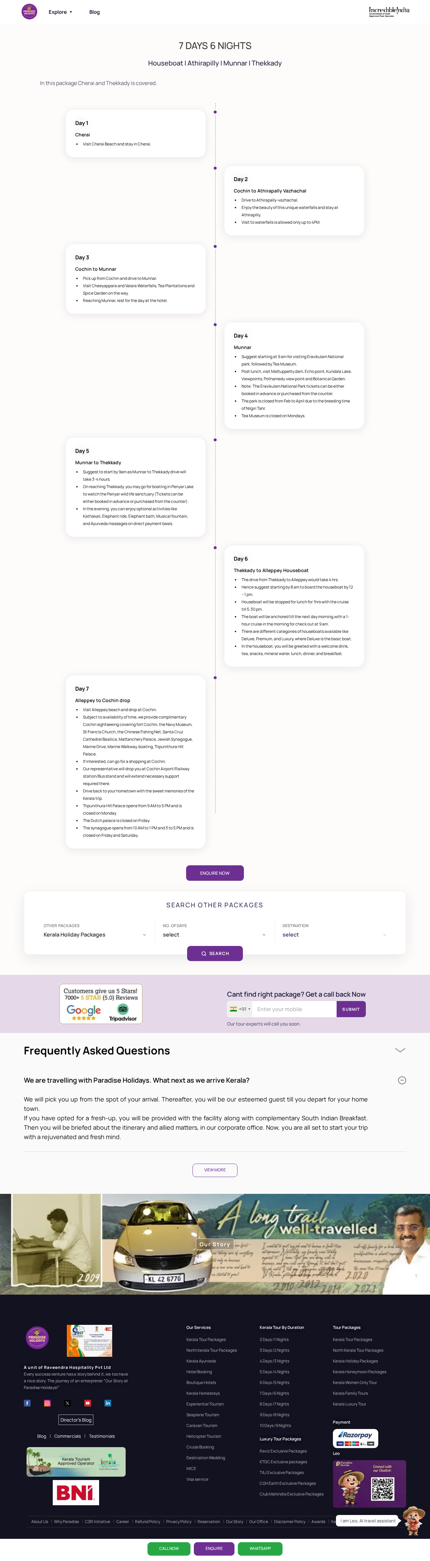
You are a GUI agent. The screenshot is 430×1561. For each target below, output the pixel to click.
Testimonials (102, 1436)
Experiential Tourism (205, 1404)
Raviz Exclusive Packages (283, 1451)
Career (122, 1521)
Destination (296, 925)
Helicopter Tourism (203, 1436)
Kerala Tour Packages (206, 1339)
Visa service (197, 1479)
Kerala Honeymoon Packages (359, 1372)
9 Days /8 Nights (274, 1415)
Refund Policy (147, 1521)
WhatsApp (260, 1548)
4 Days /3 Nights (274, 1361)
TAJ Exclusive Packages (282, 1472)
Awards (318, 1521)
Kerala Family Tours (350, 1393)
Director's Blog (75, 1420)
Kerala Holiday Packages (355, 1361)
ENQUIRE (214, 1548)
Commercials (67, 1436)
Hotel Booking (199, 1372)
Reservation (209, 1521)
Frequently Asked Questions (97, 1050)
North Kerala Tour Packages (211, 1350)
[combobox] (239, 1009)
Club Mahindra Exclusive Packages (292, 1494)
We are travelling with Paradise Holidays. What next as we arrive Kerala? (137, 1080)
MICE (191, 1468)
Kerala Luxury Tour (349, 1404)
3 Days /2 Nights (274, 1350)
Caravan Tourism (201, 1425)
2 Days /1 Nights (274, 1339)
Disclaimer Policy (289, 1521)
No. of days (175, 925)
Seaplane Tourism (202, 1415)
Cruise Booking (200, 1447)
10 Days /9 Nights (275, 1425)
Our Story (234, 1521)
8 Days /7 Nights (274, 1404)
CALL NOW (169, 1548)
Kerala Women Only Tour (355, 1382)
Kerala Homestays (203, 1393)
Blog (94, 11)
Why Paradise (66, 1521)
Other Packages (62, 925)
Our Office (258, 1521)
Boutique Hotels (201, 1382)
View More (215, 1170)
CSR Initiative (97, 1521)
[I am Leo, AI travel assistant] (413, 1520)
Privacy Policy (178, 1521)
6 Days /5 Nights (274, 1382)
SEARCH (219, 953)
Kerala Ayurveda (201, 1361)
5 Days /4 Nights (274, 1372)
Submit (351, 1009)
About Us (39, 1521)
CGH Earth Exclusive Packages (288, 1483)
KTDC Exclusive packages (283, 1462)
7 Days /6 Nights (274, 1393)
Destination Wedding (205, 1458)
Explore (61, 11)
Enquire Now (214, 873)
